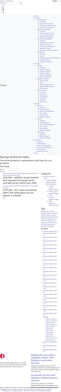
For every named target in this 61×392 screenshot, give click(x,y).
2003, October (51, 323)
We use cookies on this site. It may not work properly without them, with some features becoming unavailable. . (29, 388)
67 (49, 192)
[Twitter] (3, 5)
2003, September (51, 325)
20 (49, 195)
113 (50, 186)
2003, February (51, 338)
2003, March (50, 336)
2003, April (49, 334)
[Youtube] (3, 9)
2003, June (49, 330)
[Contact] (3, 11)
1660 (45, 176)
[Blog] (3, 13)
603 (47, 184)
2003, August (50, 327)
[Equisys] (3, 85)
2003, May (49, 332)
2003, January (50, 340)
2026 (56, 231)
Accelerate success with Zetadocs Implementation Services (44, 378)
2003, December (51, 319)
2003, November (51, 321)
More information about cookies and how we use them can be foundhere (29, 389)
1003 (47, 180)
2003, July (49, 328)
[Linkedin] (3, 7)
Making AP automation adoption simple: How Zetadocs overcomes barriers (43, 358)
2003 (46, 317)
